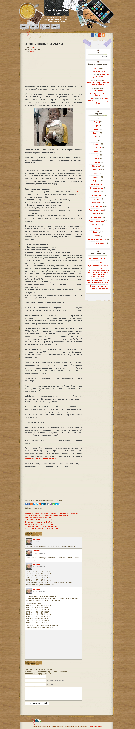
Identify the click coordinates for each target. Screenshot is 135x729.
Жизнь (95, 173)
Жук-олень (98, 262)
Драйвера (96, 162)
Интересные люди (96, 188)
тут (76, 191)
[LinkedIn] (42, 504)
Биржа (96, 151)
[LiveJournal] (45, 504)
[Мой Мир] (34, 504)
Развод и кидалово (96, 221)
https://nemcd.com (96, 726)
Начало (24, 26)
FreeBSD (96, 133)
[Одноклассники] (31, 504)
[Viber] (51, 504)
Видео (96, 155)
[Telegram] (59, 504)
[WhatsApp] (53, 504)
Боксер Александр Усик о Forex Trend (39, 524)
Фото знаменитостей (96, 243)
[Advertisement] (53, 69)
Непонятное (96, 203)
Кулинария (96, 199)
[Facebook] (28, 504)
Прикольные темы (96, 206)
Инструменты (96, 184)
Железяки (96, 166)
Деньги (96, 159)
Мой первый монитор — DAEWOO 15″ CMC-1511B (98, 83)
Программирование (96, 210)
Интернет (96, 192)
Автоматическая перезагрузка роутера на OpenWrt (98, 93)
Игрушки (96, 181)
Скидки (97, 228)
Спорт (96, 236)
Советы (96, 232)
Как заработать (96, 195)
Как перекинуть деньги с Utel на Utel (38, 522)
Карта (55, 26)
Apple (96, 126)
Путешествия (96, 217)
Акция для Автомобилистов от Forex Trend (41, 529)
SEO (96, 140)
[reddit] (40, 504)
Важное (35, 26)
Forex (32, 47)
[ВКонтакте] (26, 504)
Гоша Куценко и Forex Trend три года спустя (41, 526)
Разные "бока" (96, 225)
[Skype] (56, 504)
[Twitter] (37, 504)
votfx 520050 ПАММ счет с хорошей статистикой (43, 520)
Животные (96, 170)
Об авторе (45, 26)
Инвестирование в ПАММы (44, 44)
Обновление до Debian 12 (98, 71)
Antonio (32, 52)
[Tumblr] (48, 504)
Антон (90, 75)
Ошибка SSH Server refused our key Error (98, 101)
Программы (96, 214)
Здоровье (96, 177)
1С (97, 118)
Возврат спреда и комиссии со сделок (41, 459)
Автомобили (96, 148)
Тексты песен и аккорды (96, 239)
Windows (96, 144)
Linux (96, 137)
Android (97, 122)
